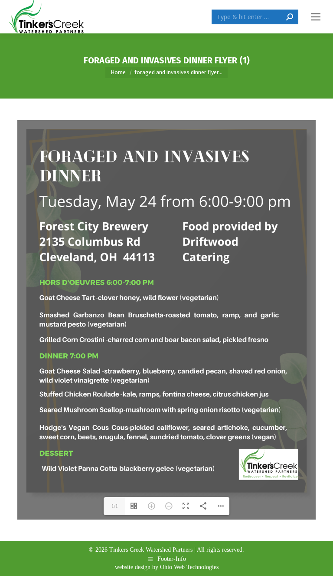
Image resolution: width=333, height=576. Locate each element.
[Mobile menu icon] (315, 17)
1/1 (114, 506)
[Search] (289, 17)
